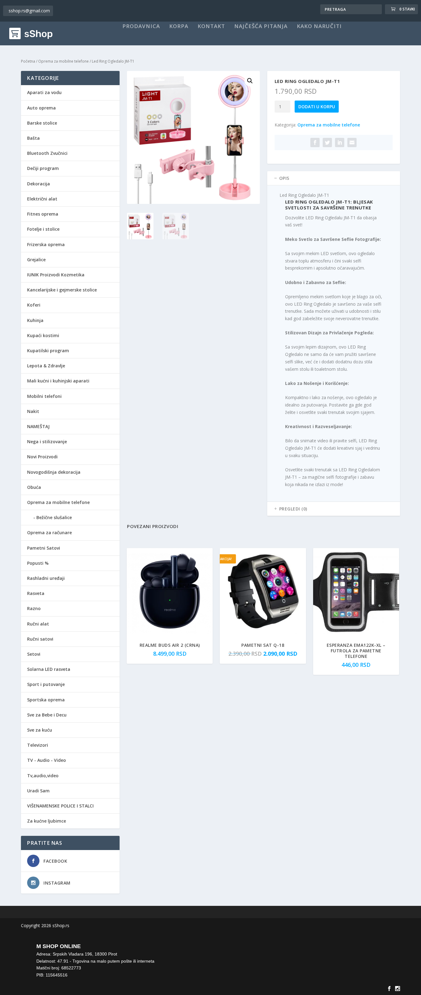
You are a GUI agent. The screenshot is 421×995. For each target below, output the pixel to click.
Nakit (33, 411)
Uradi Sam (38, 791)
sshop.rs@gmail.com (29, 11)
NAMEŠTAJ (38, 426)
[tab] (333, 178)
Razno (34, 608)
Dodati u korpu (316, 106)
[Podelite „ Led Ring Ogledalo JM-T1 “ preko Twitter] (327, 142)
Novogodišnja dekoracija (53, 472)
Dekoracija (38, 184)
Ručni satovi (40, 639)
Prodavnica (141, 26)
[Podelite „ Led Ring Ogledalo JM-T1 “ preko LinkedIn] (339, 142)
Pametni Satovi (43, 548)
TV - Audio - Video (46, 760)
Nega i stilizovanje (47, 441)
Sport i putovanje (46, 684)
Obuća (34, 487)
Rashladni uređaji (46, 578)
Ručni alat (38, 624)
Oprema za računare (49, 532)
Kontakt (211, 26)
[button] (249, 80)
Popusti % (38, 563)
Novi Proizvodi (42, 457)
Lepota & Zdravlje (46, 366)
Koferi (33, 305)
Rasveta (35, 593)
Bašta (33, 138)
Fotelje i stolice (43, 229)
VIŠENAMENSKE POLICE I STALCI (60, 806)
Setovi (33, 654)
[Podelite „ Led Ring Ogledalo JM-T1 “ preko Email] (352, 142)
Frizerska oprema (46, 244)
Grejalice (36, 259)
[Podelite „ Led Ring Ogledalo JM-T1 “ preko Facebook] (315, 142)
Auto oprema (41, 108)
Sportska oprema (46, 700)
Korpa (178, 26)
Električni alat (42, 199)
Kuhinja (35, 320)
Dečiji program (43, 168)
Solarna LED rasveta (48, 669)
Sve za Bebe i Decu (47, 715)
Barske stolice (42, 123)
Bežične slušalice (54, 517)
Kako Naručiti (319, 26)
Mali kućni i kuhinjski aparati (58, 381)
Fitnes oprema (42, 214)
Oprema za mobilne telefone (63, 61)
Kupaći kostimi (43, 335)
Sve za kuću (39, 730)
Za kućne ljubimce (46, 821)
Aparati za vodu (44, 92)
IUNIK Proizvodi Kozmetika (55, 275)
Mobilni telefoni (44, 396)
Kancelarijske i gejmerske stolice (62, 290)
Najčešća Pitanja (261, 26)
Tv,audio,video (43, 775)
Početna (28, 61)
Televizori (37, 745)
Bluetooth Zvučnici (47, 153)
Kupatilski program (48, 350)
